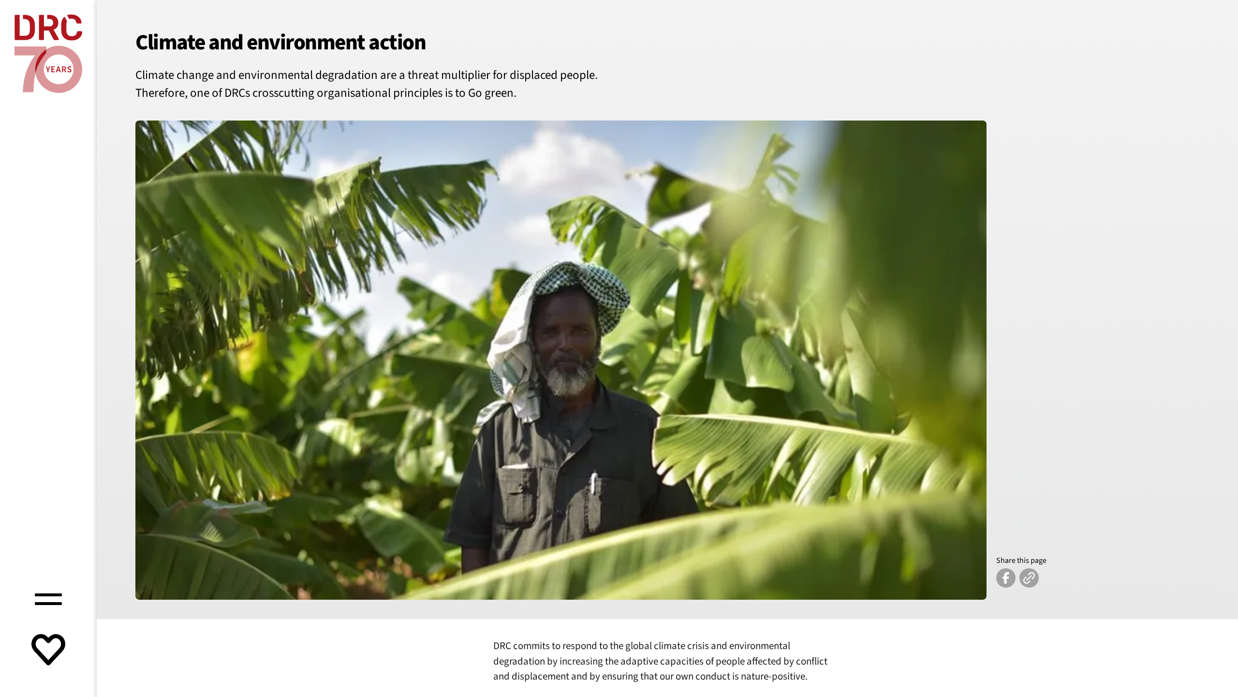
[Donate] (48, 651)
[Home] (48, 54)
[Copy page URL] (1029, 578)
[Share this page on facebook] (1006, 578)
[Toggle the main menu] (48, 598)
